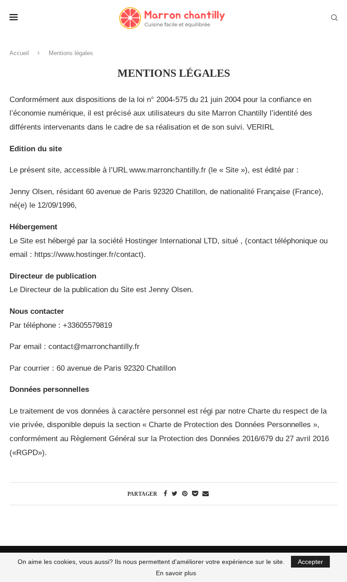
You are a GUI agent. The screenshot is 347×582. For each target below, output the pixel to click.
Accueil (19, 53)
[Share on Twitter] (175, 493)
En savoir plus (176, 573)
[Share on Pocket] (195, 493)
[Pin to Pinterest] (185, 493)
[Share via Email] (205, 493)
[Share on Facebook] (165, 493)
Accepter (310, 561)
